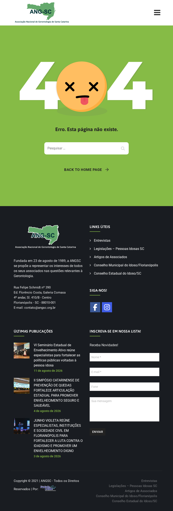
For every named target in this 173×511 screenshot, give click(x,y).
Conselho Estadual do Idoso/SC (117, 273)
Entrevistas (102, 241)
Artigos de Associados (110, 257)
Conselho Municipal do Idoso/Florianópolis (126, 265)
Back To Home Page (83, 170)
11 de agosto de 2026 (48, 370)
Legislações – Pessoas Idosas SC (119, 249)
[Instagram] (107, 307)
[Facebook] (95, 307)
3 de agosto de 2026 (47, 456)
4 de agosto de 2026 (47, 411)
